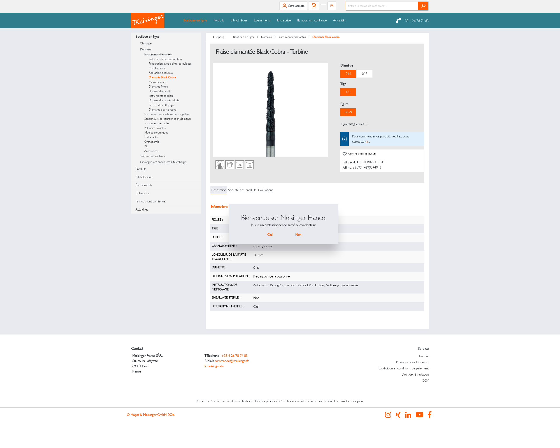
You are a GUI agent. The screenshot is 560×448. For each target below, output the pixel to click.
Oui (270, 234)
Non (298, 234)
